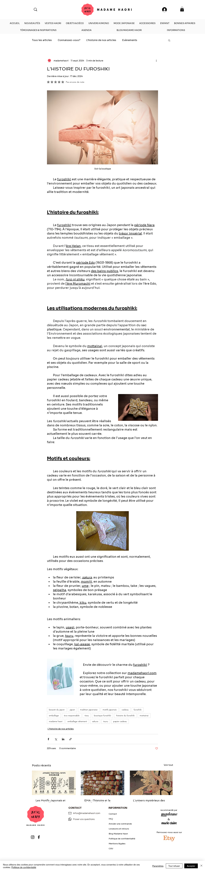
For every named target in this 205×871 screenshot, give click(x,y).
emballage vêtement (77, 721)
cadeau (125, 709)
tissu (87, 715)
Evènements (129, 40)
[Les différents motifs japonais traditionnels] (54, 783)
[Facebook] (38, 837)
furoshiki (138, 709)
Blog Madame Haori (118, 833)
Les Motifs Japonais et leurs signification (50, 802)
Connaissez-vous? (69, 40)
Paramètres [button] (157, 865)
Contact (113, 814)
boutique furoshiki (102, 715)
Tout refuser (174, 865)
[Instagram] (32, 837)
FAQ (111, 819)
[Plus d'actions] (156, 60)
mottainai (144, 715)
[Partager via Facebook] (48, 739)
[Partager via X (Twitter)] (55, 739)
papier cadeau (120, 721)
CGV (111, 848)
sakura (95, 721)
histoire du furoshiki (125, 715)
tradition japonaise (89, 709)
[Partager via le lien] (70, 739)
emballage (54, 715)
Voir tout (168, 765)
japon (72, 709)
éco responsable (72, 715)
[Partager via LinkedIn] (63, 739)
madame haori (55, 721)
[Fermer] (201, 866)
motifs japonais (110, 709)
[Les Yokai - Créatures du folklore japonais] (151, 783)
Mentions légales (117, 843)
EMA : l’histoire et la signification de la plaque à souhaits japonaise (101, 802)
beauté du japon (57, 709)
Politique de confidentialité (122, 838)
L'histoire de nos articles (101, 40)
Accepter (191, 865)
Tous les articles (42, 40)
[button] (182, 9)
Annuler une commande (120, 824)
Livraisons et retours (119, 828)
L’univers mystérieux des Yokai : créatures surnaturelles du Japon (149, 802)
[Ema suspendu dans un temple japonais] (102, 783)
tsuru (105, 721)
